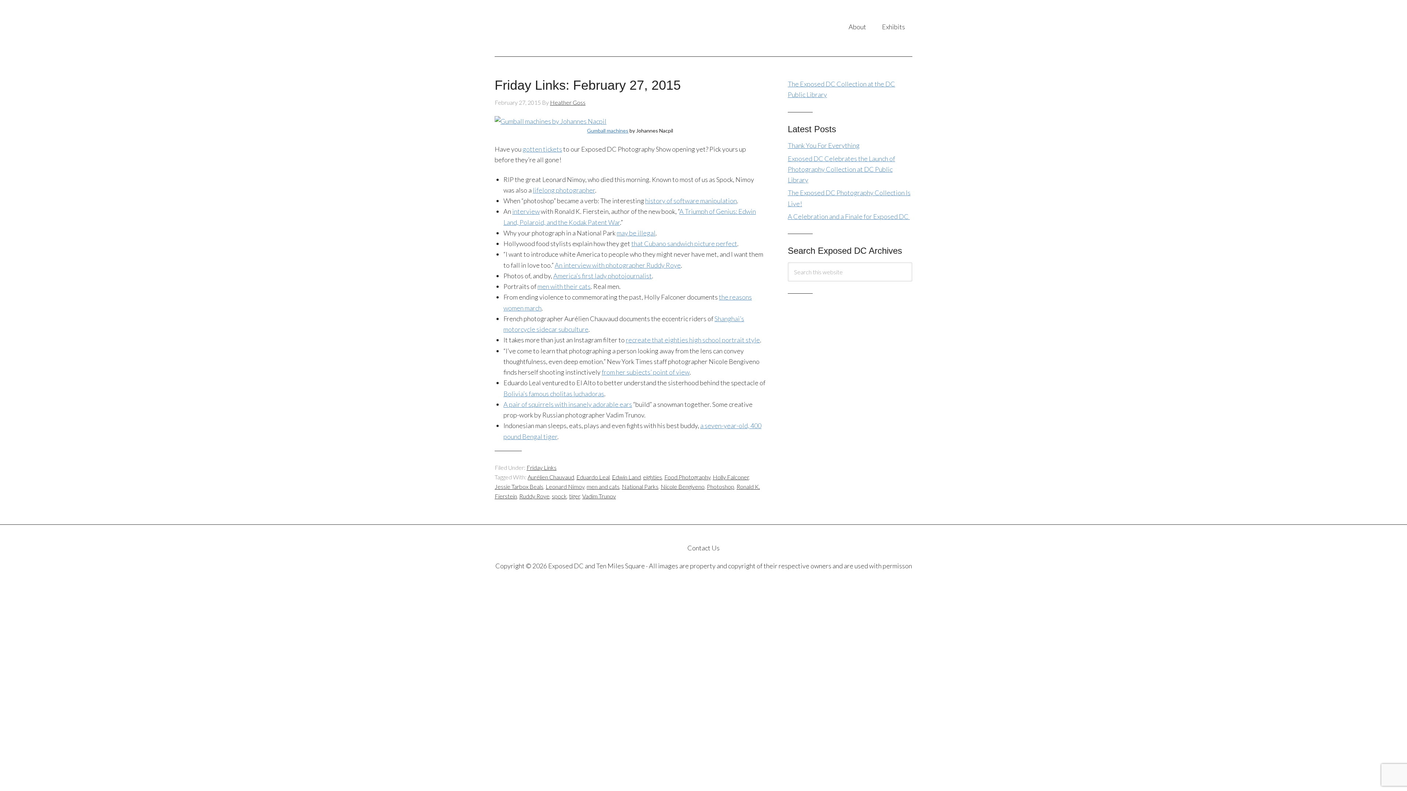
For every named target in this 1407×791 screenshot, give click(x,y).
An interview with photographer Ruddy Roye (618, 265)
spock (559, 496)
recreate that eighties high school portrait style (693, 340)
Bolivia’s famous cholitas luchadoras (553, 394)
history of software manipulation (691, 201)
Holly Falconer (731, 477)
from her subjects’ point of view (646, 372)
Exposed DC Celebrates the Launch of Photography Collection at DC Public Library (841, 169)
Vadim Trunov (599, 496)
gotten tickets (542, 149)
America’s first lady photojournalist (602, 276)
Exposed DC (568, 28)
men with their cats (564, 286)
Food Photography (687, 477)
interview (526, 211)
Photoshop (720, 486)
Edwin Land (626, 477)
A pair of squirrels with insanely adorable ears (567, 404)
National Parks (640, 486)
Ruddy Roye (534, 496)
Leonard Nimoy (565, 486)
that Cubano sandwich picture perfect (684, 243)
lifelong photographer (564, 190)
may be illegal (636, 233)
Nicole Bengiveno (683, 486)
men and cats (603, 486)
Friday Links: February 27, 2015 (588, 85)
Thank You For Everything (824, 145)
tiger (574, 496)
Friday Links (542, 467)
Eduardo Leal (593, 477)
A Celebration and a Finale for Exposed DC (849, 216)
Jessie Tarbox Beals (519, 486)
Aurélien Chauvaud (551, 477)
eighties (652, 477)
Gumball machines (607, 130)
